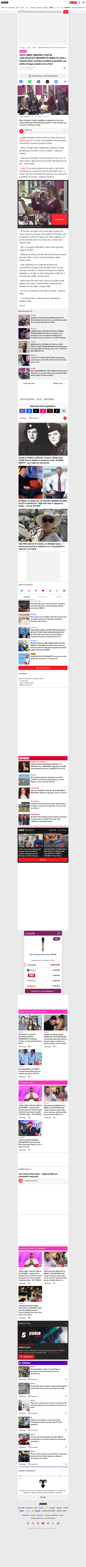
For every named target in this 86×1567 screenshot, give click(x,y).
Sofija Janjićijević (27, 399)
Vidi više (43, 1497)
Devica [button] (42, 1476)
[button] (65, 68)
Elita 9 (39, 399)
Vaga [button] (47, 1476)
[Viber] (22, 411)
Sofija (23, 168)
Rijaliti (34, 47)
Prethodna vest (29, 383)
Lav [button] (38, 1476)
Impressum (40, 1515)
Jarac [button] (65, 1476)
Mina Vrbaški (24, 140)
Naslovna (22, 47)
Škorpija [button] (53, 1476)
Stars (28, 47)
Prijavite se (27, 1357)
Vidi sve (43, 860)
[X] (36, 411)
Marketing (26, 1515)
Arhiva (61, 1515)
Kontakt (32, 1515)
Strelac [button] (59, 1476)
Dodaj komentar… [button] (31, 1181)
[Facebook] (29, 411)
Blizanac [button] (29, 1476)
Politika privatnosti (37, 1518)
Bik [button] (24, 1476)
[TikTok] (57, 411)
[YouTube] (50, 411)
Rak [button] (34, 1476)
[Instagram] (43, 411)
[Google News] (64, 411)
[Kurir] (4, 2)
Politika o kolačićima (51, 1515)
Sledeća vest (58, 383)
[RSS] (57, 590)
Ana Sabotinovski (30, 67)
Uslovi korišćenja (49, 1518)
